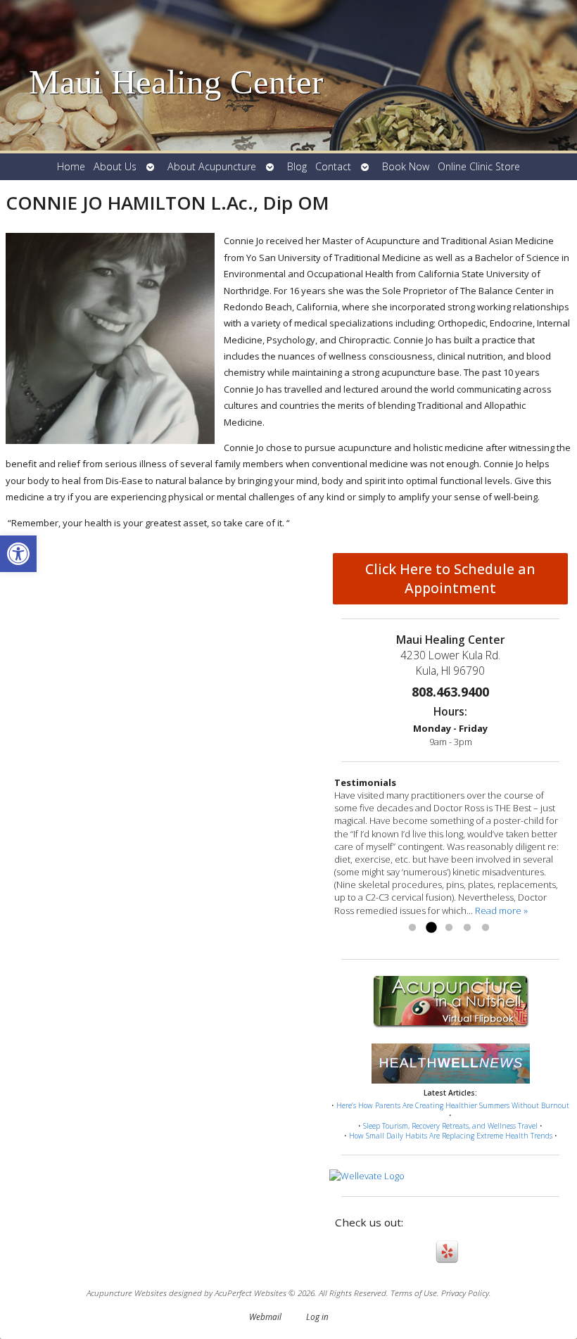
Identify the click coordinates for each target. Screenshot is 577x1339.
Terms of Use (414, 1292)
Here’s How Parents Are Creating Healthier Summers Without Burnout (452, 1105)
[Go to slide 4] (467, 928)
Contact (333, 166)
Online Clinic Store (479, 166)
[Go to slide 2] (431, 928)
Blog (297, 166)
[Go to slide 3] (449, 928)
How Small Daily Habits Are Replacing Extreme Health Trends (450, 1136)
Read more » (501, 910)
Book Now (405, 166)
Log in (317, 1316)
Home (71, 166)
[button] (18, 553)
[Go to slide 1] (412, 928)
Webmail (265, 1316)
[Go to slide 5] (485, 928)
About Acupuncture (211, 166)
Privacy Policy (465, 1292)
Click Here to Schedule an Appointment (450, 578)
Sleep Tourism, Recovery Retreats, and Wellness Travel (450, 1126)
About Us (115, 166)
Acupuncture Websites (127, 1292)
